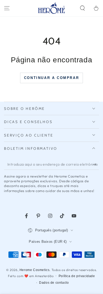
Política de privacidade (77, 276)
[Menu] (7, 8)
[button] (82, 8)
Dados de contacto (54, 282)
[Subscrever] (96, 164)
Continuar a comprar (51, 78)
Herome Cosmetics (35, 270)
